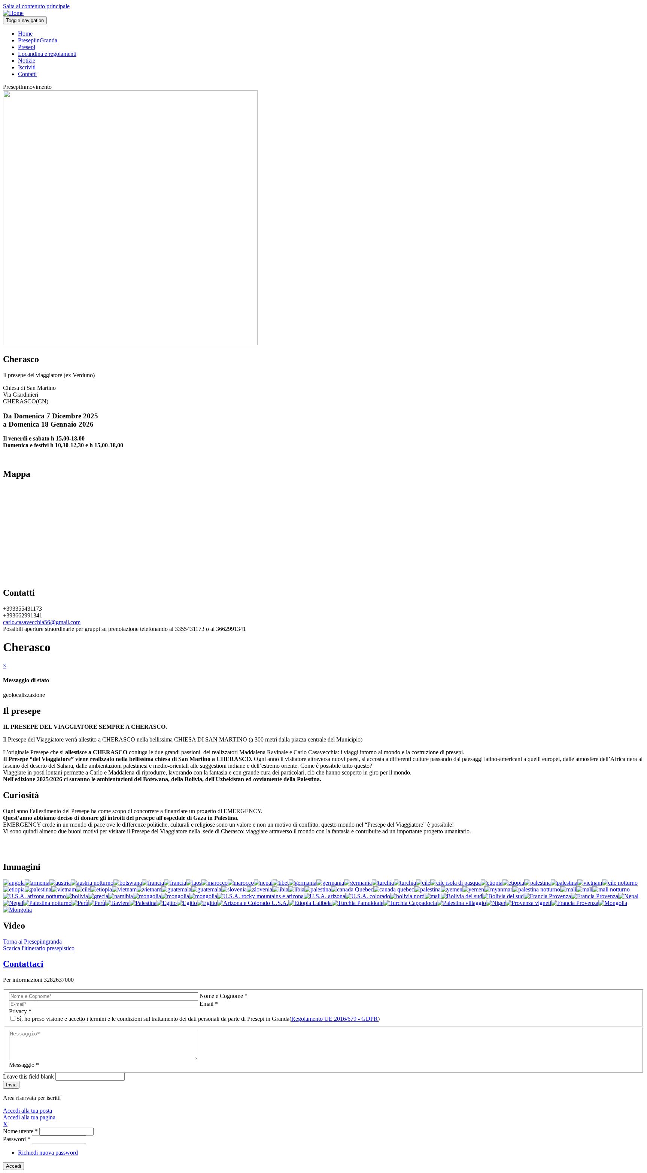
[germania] (302, 882)
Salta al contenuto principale (36, 6)
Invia (11, 1085)
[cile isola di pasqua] (455, 882)
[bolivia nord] (407, 896)
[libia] (280, 889)
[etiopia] (491, 882)
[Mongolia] (612, 903)
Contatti (27, 74)
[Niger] (495, 903)
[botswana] (127, 882)
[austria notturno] (92, 882)
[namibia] (120, 896)
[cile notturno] (620, 882)
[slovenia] (234, 889)
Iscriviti (27, 67)
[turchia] (383, 882)
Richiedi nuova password (48, 1152)
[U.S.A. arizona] (324, 896)
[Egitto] (167, 903)
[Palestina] (143, 903)
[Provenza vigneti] (528, 903)
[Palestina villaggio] (461, 903)
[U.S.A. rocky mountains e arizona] (260, 896)
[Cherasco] (130, 343)
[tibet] (281, 882)
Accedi (13, 1166)
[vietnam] (589, 882)
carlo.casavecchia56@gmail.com (42, 622)
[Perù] (80, 903)
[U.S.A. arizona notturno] (34, 896)
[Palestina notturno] (47, 903)
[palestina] (537, 882)
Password (16, 1139)
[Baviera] (117, 903)
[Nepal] (628, 896)
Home (25, 33)
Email (209, 1004)
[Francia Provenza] (547, 896)
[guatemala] (176, 889)
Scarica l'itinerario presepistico (39, 948)
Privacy (20, 1011)
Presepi (26, 47)
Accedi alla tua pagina (29, 1117)
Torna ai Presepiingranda (32, 941)
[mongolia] (147, 896)
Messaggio (24, 1065)
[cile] (423, 882)
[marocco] (214, 882)
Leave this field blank (28, 1076)
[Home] (13, 13)
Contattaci (23, 964)
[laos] (193, 882)
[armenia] (37, 882)
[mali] (568, 889)
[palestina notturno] (536, 889)
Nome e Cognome (223, 996)
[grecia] (98, 896)
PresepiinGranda (37, 40)
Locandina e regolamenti (47, 54)
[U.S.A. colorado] (367, 896)
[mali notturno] (611, 889)
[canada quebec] (393, 889)
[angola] (14, 882)
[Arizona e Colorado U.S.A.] (252, 903)
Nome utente (20, 1131)
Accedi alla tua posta (27, 1110)
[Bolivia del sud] (461, 896)
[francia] (153, 882)
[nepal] (263, 882)
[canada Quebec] (352, 889)
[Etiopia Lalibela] (310, 903)
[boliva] (77, 896)
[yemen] (451, 889)
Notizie (26, 60)
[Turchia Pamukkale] (357, 903)
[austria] (60, 882)
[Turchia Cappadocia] (410, 903)
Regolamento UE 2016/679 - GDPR (334, 1019)
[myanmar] (498, 889)
